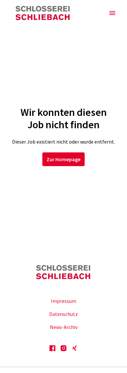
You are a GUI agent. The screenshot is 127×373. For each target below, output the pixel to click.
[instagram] (63, 348)
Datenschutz (63, 314)
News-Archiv (64, 327)
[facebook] (52, 348)
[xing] (74, 348)
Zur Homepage (63, 159)
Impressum (63, 301)
